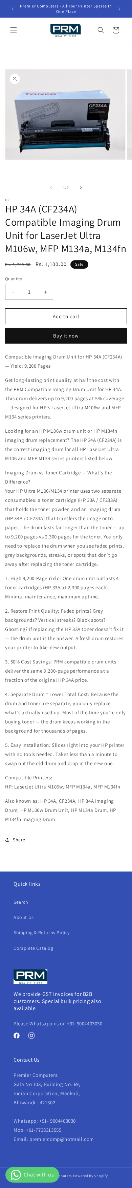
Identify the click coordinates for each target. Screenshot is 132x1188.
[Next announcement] (119, 8)
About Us (24, 917)
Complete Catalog (33, 948)
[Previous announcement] (12, 8)
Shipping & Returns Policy (42, 932)
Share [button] (19, 840)
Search (21, 902)
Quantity (13, 279)
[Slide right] (80, 187)
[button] (13, 30)
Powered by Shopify (90, 1175)
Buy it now (66, 335)
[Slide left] (51, 187)
